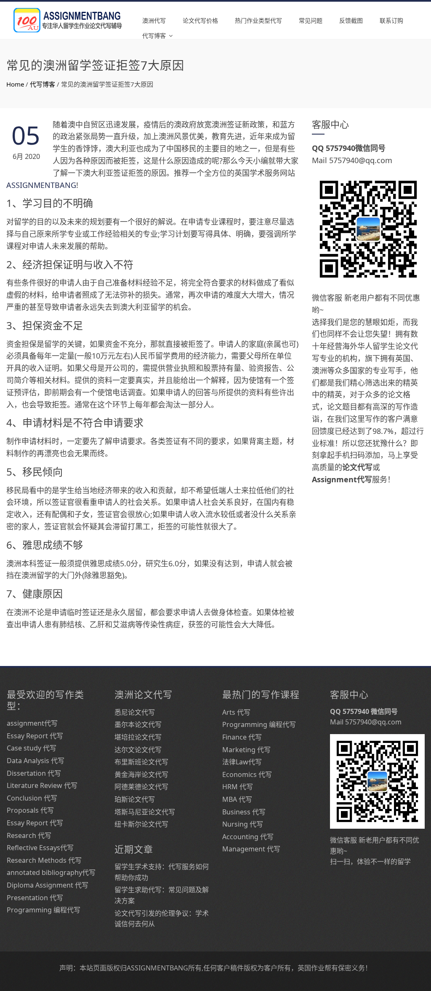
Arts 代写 (236, 712)
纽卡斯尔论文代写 (141, 824)
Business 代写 (244, 812)
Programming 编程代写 (43, 909)
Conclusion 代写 (32, 798)
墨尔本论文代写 (138, 724)
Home (15, 84)
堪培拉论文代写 (138, 737)
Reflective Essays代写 (40, 847)
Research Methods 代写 (44, 860)
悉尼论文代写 (134, 712)
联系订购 (391, 20)
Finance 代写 (242, 737)
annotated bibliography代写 (51, 872)
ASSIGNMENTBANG (41, 185)
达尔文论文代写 (138, 749)
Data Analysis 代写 (35, 760)
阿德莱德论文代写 (141, 786)
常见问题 (310, 20)
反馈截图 (351, 20)
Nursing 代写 (242, 824)
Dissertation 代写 (34, 773)
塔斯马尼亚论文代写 (144, 812)
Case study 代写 (31, 748)
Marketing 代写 (246, 749)
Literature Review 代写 (42, 785)
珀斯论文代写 (134, 799)
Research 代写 (29, 835)
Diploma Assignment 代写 (47, 885)
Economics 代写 (247, 774)
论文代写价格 (200, 20)
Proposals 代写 (30, 810)
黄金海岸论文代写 (141, 774)
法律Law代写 (242, 761)
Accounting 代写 (248, 836)
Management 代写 (251, 849)
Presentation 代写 (35, 897)
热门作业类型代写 (258, 20)
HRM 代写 (237, 786)
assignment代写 (32, 723)
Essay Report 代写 (35, 735)
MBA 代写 (237, 799)
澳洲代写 (154, 20)
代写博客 (154, 36)
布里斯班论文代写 (141, 761)
